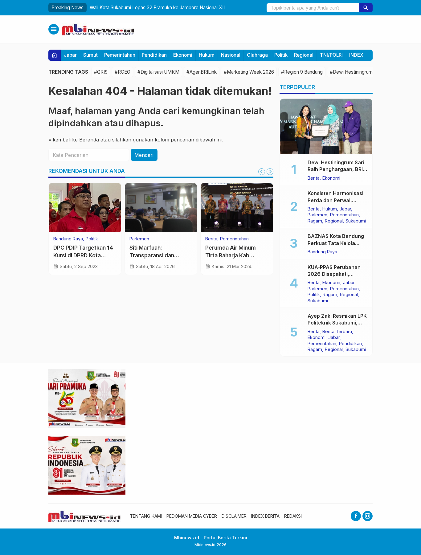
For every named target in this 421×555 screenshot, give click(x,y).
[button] (366, 7)
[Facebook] (356, 516)
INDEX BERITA (265, 516)
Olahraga (257, 55)
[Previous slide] (261, 171)
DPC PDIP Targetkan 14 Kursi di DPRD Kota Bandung (83, 255)
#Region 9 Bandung (302, 72)
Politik (281, 55)
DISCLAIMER (234, 516)
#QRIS (101, 72)
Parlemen (139, 239)
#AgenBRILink (201, 72)
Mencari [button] (143, 155)
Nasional (230, 55)
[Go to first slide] (270, 171)
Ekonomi (182, 55)
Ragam (315, 220)
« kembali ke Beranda (73, 140)
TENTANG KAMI (146, 516)
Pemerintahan (119, 55)
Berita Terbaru (337, 331)
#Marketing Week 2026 (249, 72)
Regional (303, 55)
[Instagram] (367, 516)
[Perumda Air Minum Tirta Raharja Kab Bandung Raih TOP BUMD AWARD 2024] (237, 207)
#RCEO (122, 72)
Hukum (207, 55)
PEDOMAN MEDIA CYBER (191, 516)
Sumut (90, 55)
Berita (211, 239)
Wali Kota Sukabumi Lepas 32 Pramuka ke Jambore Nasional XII (157, 7)
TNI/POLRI (331, 55)
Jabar (70, 55)
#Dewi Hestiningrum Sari (356, 72)
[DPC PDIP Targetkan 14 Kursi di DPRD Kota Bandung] (85, 207)
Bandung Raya (68, 239)
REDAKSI (293, 516)
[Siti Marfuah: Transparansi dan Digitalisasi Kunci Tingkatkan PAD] (161, 207)
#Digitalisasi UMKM (158, 72)
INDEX (356, 55)
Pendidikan (154, 55)
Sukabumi (355, 220)
